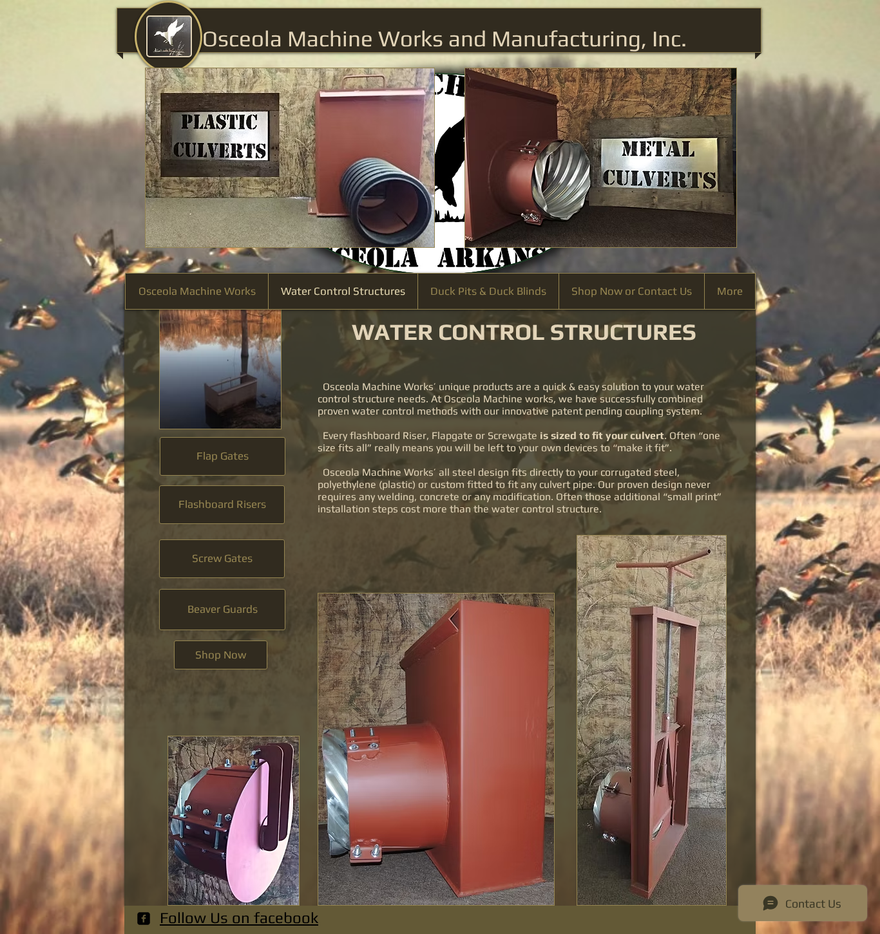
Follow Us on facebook (239, 917)
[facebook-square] (143, 918)
